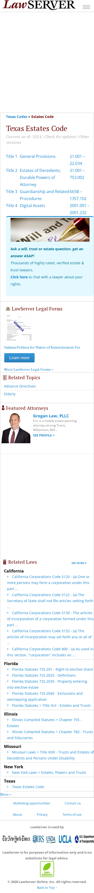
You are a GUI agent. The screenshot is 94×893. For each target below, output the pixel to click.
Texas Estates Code (28, 786)
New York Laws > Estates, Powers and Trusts (49, 772)
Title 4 (11, 205)
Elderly (10, 394)
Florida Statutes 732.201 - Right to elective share (52, 669)
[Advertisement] (47, 62)
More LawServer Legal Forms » (28, 369)
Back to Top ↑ (47, 887)
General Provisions (38, 156)
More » (5, 794)
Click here (19, 277)
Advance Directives (20, 386)
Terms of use (71, 814)
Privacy (42, 814)
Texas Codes (16, 116)
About (17, 814)
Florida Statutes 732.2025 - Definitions (44, 675)
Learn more (19, 358)
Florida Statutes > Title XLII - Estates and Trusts (51, 705)
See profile (42, 435)
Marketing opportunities (31, 803)
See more (77, 563)
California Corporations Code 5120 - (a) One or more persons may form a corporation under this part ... (48, 582)
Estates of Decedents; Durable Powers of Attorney (40, 177)
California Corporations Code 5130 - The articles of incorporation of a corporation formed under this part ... (50, 618)
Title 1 (11, 156)
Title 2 (11, 170)
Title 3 (11, 191)
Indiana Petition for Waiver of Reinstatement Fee (42, 347)
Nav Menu (86, 7)
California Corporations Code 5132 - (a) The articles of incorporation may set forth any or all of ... (49, 636)
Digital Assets (32, 205)
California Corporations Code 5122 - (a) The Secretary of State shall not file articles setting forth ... (50, 600)
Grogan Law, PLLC (51, 416)
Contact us (73, 803)
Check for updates (60, 136)
